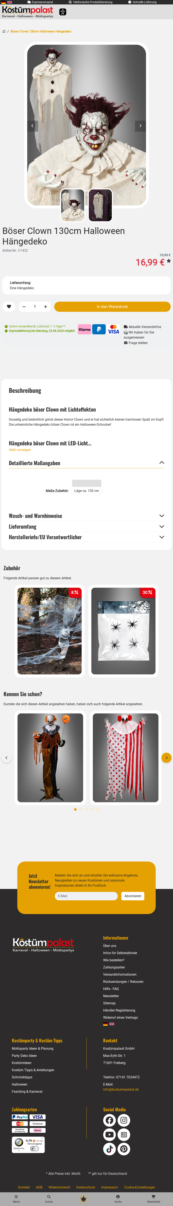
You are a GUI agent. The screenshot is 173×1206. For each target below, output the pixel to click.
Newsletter (111, 996)
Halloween (19, 1084)
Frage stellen (138, 343)
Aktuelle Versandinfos (144, 327)
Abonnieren (132, 896)
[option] (86, 125)
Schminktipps (22, 1077)
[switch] (34, 1148)
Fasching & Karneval (27, 1092)
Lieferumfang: (20, 283)
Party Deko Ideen (24, 1056)
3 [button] (86, 809)
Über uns (109, 946)
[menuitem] (3, 2)
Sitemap (109, 1003)
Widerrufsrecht (59, 1187)
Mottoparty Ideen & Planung (32, 1049)
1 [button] (75, 809)
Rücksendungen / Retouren (123, 982)
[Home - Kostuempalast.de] (49, 945)
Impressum (109, 1187)
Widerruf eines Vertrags (120, 1018)
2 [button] (80, 809)
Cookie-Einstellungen (139, 1187)
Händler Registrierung (119, 1010)
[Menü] (42, 1139)
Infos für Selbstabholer (120, 953)
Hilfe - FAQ (111, 989)
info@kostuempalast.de (121, 1089)
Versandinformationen (120, 974)
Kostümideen (21, 1063)
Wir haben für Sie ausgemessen (139, 334)
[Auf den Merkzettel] (8, 307)
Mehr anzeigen (20, 450)
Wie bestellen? (113, 960)
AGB (39, 1187)
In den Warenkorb (112, 306)
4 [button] (92, 809)
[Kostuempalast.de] (28, 12)
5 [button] (97, 809)
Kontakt (24, 1187)
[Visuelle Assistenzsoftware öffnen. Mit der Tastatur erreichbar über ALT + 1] (60, 12)
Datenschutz (85, 1187)
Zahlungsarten (114, 967)
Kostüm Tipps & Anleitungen (33, 1070)
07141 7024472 (128, 1077)
